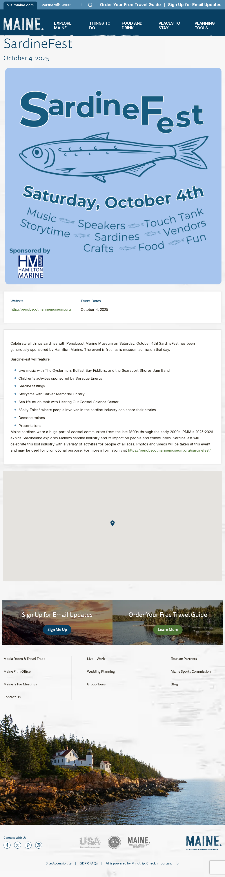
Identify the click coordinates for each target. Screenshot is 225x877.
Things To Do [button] (100, 25)
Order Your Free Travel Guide (130, 4)
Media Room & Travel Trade (24, 658)
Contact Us (12, 697)
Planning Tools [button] (205, 25)
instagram (38, 845)
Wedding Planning (101, 671)
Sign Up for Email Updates (194, 4)
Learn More (168, 629)
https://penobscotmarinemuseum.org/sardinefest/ (169, 450)
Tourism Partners (184, 658)
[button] (113, 523)
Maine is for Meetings (20, 684)
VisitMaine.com (20, 5)
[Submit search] (90, 5)
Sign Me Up (57, 629)
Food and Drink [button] (132, 25)
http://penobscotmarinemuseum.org (41, 309)
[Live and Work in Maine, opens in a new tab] (114, 842)
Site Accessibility (59, 863)
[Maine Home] (24, 24)
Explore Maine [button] (63, 25)
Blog (174, 684)
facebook (7, 845)
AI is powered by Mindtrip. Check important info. (143, 863)
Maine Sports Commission (191, 671)
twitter (17, 845)
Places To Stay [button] (169, 25)
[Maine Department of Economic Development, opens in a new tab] (139, 842)
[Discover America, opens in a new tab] (90, 842)
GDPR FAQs (89, 863)
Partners (49, 5)
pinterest (28, 845)
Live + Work (96, 658)
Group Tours (96, 684)
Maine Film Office (17, 671)
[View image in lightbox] (113, 176)
